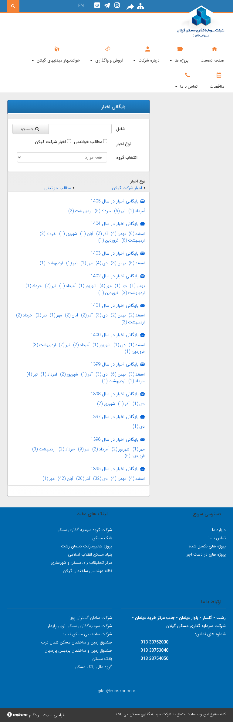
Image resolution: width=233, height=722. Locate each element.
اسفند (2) (137, 315)
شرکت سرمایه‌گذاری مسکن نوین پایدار (80, 626)
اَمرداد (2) (81, 345)
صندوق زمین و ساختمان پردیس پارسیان (78, 650)
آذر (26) (83, 478)
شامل (120, 129)
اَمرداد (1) (136, 211)
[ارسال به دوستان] (130, 7)
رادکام (34, 715)
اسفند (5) (137, 263)
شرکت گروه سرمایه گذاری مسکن (84, 529)
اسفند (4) (137, 478)
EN (81, 5)
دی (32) (100, 478)
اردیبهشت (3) (133, 292)
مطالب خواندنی (88, 142)
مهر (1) (86, 263)
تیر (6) (119, 211)
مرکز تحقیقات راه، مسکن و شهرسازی (81, 562)
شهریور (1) (68, 233)
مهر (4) (106, 285)
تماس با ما (217, 538)
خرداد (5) (103, 211)
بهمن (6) (118, 374)
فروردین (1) (108, 240)
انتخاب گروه (126, 157)
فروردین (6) (135, 456)
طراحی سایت (54, 715)
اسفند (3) (137, 374)
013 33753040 (154, 650)
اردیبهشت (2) (80, 211)
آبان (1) (86, 233)
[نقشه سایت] (140, 7)
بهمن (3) (118, 263)
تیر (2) (50, 285)
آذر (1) (87, 374)
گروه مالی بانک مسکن (93, 667)
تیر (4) (32, 374)
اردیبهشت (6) (133, 240)
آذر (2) (102, 233)
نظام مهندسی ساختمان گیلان (87, 570)
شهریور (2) (69, 374)
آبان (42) (65, 478)
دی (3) (102, 315)
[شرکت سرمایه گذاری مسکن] (192, 22)
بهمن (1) (137, 285)
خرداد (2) (48, 233)
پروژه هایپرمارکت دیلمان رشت (86, 546)
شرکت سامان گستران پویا (90, 617)
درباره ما (219, 529)
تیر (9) (83, 449)
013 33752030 (154, 642)
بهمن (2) (118, 315)
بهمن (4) (118, 233)
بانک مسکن (102, 538)
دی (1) (121, 285)
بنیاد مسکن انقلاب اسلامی (90, 554)
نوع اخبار (123, 144)
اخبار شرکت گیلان (50, 142)
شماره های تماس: (210, 634)
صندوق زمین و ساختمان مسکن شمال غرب (76, 642)
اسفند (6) (137, 233)
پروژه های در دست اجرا (206, 554)
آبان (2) (71, 315)
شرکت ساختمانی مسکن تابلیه (87, 634)
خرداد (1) (33, 285)
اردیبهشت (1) (51, 263)
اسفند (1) (137, 345)
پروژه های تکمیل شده (207, 546)
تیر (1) (71, 263)
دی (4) (102, 263)
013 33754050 (154, 658)
